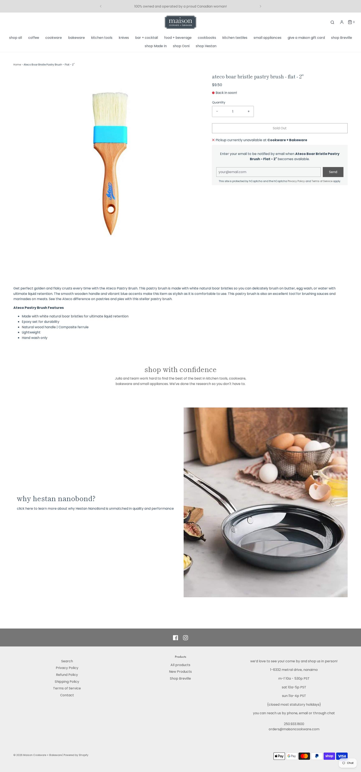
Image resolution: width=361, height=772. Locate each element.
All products (180, 665)
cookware (53, 37)
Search (67, 661)
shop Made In (156, 46)
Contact (67, 695)
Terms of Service (321, 181)
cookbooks (207, 37)
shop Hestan (206, 46)
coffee (33, 37)
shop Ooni (181, 46)
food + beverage (178, 37)
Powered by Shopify (76, 755)
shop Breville (341, 37)
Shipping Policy (67, 681)
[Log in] (341, 22)
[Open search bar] (332, 22)
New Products (180, 671)
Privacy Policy (296, 181)
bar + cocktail (146, 37)
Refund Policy (67, 674)
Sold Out (280, 128)
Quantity (218, 102)
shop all (15, 37)
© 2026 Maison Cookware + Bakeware (37, 755)
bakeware (76, 37)
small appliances (267, 37)
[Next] (260, 6)
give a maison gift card (306, 37)
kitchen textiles (234, 37)
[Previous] (100, 6)
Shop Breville (180, 678)
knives (124, 37)
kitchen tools (101, 37)
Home (17, 64)
